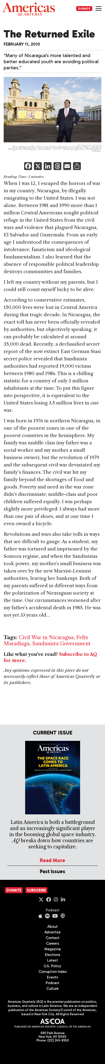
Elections (52, 955)
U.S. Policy (52, 966)
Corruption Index (53, 971)
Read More (52, 860)
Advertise (52, 932)
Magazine (52, 949)
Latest (52, 960)
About (52, 926)
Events (52, 977)
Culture (52, 988)
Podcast (52, 910)
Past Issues (52, 871)
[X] (38, 166)
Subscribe (36, 890)
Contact (52, 938)
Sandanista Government (61, 643)
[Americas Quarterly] (28, 9)
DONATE (84, 8)
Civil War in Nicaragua (46, 637)
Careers (52, 943)
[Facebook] (28, 166)
